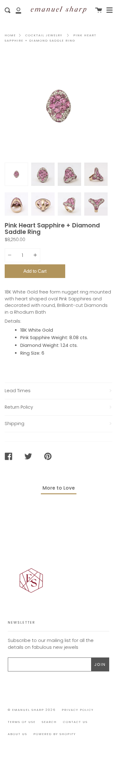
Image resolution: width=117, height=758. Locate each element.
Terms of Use (22, 722)
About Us (17, 734)
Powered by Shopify (54, 734)
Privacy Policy (78, 710)
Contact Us (75, 722)
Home (10, 35)
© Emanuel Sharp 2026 (32, 710)
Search (49, 722)
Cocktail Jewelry (43, 35)
